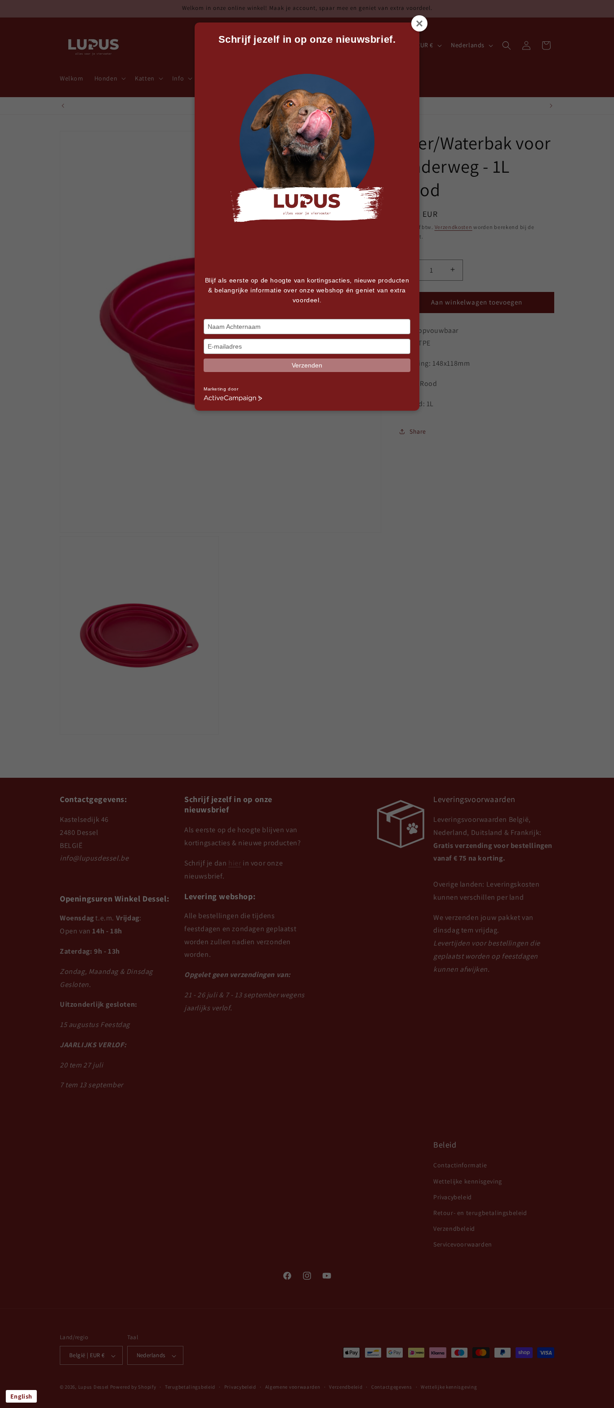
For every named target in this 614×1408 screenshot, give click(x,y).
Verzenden (307, 365)
